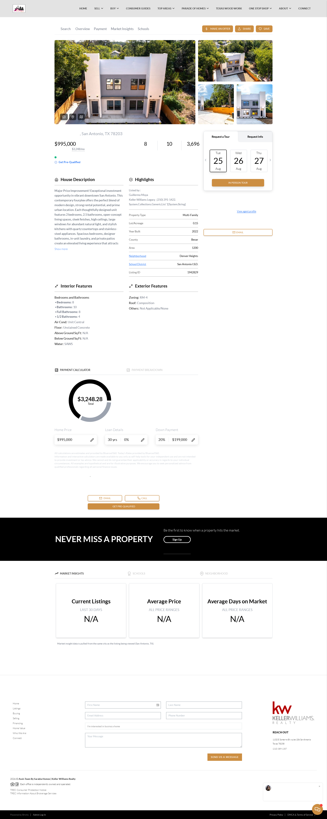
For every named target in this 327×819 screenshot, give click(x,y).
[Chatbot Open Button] (317, 809)
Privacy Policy (276, 815)
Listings (16, 708)
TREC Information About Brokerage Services (33, 793)
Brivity (25, 815)
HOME (83, 8)
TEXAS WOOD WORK (229, 8)
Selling (16, 718)
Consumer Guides (138, 8)
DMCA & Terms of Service (300, 815)
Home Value (19, 728)
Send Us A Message (225, 757)
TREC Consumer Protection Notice (28, 790)
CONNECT (304, 8)
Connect (17, 738)
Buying (16, 713)
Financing (18, 723)
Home (16, 703)
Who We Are (19, 733)
